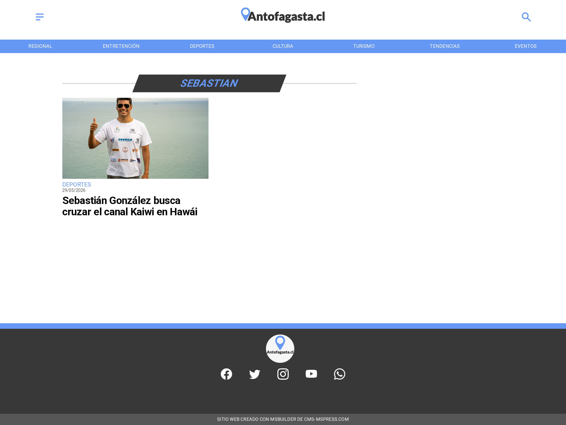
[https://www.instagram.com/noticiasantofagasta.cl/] (283, 378)
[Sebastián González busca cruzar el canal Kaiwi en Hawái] (135, 178)
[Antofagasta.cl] (39, 20)
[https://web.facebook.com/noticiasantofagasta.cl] (226, 378)
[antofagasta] (283, 26)
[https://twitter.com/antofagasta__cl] (254, 378)
